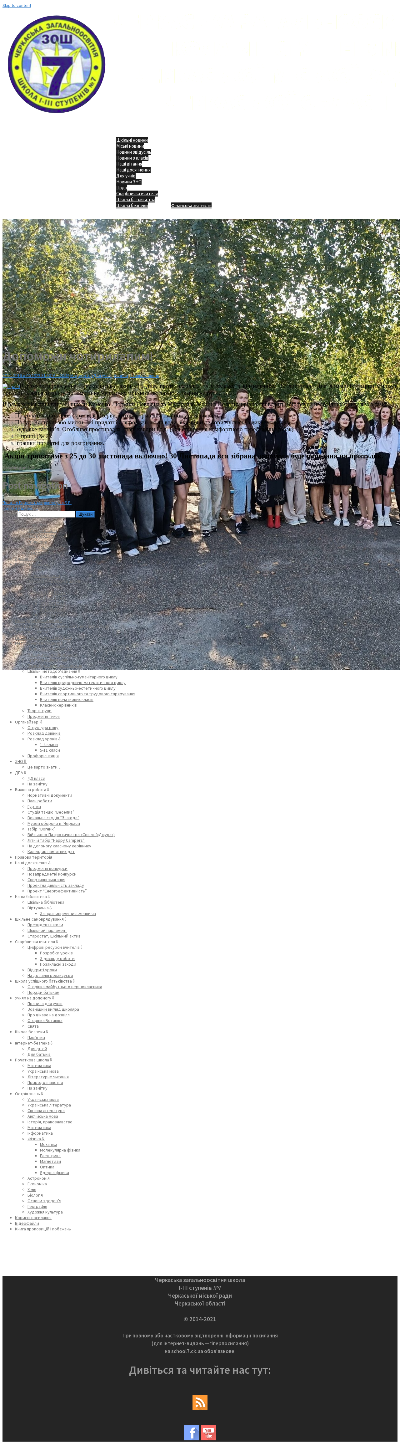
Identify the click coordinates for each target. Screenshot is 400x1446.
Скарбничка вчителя (137, 194)
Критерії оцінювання (47, 660)
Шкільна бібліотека (46, 902)
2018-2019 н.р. (53, 615)
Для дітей (37, 1048)
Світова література (46, 1110)
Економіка (37, 1184)
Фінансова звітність (191, 205)
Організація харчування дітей (43, 637)
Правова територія (33, 857)
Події (121, 188)
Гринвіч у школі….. (20, 508)
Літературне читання (48, 1077)
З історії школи (42, 530)
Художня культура (45, 1212)
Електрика (50, 1155)
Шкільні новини (132, 140)
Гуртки (34, 806)
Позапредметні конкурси (52, 874)
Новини (121, 375)
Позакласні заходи (58, 964)
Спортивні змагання (46, 879)
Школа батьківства (135, 199)
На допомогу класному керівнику (59, 846)
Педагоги (36, 570)
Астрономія (39, 1178)
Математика (39, 1065)
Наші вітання (129, 164)
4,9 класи (36, 778)
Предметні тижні (44, 716)
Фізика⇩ (36, 1139)
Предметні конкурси (48, 868)
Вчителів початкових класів (66, 699)
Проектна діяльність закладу (56, 885)
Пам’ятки (36, 1037)
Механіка (48, 1144)
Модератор (81, 375)
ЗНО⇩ (21, 761)
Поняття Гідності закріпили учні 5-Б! (37, 502)
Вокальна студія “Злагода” (53, 817)
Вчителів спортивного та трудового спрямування (87, 694)
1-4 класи (49, 744)
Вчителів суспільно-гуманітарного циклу (79, 677)
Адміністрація (28, 558)
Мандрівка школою (46, 553)
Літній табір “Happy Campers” (56, 840)
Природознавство (45, 1082)
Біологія (35, 1195)
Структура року (43, 727)
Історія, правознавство (50, 1122)
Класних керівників (58, 705)
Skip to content (16, 5)
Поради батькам (43, 992)
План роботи (40, 801)
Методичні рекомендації (52, 654)
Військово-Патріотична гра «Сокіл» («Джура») (71, 834)
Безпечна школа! (31, 632)
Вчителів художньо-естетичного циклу (78, 688)
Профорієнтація (43, 756)
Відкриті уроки (42, 970)
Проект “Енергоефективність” (57, 891)
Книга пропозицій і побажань (43, 1229)
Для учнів (126, 176)
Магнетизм (50, 1161)
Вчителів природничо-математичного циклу (83, 682)
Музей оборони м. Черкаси (54, 823)
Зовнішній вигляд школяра (53, 1009)
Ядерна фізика (54, 1172)
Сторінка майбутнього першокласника (65, 986)
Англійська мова (43, 1116)
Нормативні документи (50, 648)
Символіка (37, 541)
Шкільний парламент (47, 930)
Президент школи (45, 924)
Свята (33, 1026)
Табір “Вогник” (42, 829)
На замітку (38, 784)
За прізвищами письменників (68, 913)
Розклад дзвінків (44, 733)
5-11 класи (50, 750)
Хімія (32, 1189)
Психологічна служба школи (55, 581)
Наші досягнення (133, 170)
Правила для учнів (45, 1003)
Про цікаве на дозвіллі (49, 1015)
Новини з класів (132, 158)
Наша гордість (41, 536)
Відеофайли (27, 1223)
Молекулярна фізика (60, 1150)
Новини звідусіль (133, 152)
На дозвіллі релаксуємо (50, 975)
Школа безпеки (132, 205)
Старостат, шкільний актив (54, 936)
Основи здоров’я (44, 1200)
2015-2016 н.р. (53, 598)
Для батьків (39, 1054)
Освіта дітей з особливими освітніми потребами (62, 626)
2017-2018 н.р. (53, 609)
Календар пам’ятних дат (51, 851)
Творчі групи (40, 710)
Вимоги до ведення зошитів (55, 665)
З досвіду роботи (57, 958)
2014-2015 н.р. (53, 592)
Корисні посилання (33, 1217)
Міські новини (130, 146)
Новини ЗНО (129, 182)
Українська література (49, 1105)
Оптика (47, 1167)
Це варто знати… (45, 767)
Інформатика (40, 1133)
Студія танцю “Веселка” (51, 812)
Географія (37, 1206)
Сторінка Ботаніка (45, 1020)
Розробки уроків (56, 953)
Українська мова (43, 1071)
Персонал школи (44, 575)
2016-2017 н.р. (53, 603)
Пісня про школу (43, 547)
